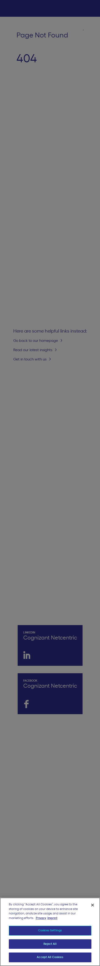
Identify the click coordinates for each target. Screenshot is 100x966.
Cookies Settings (50, 930)
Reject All (49, 944)
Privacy (41, 918)
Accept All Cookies (50, 957)
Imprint (52, 918)
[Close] (92, 905)
